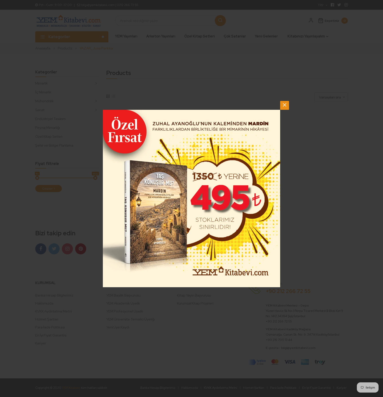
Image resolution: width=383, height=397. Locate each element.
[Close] (284, 105)
